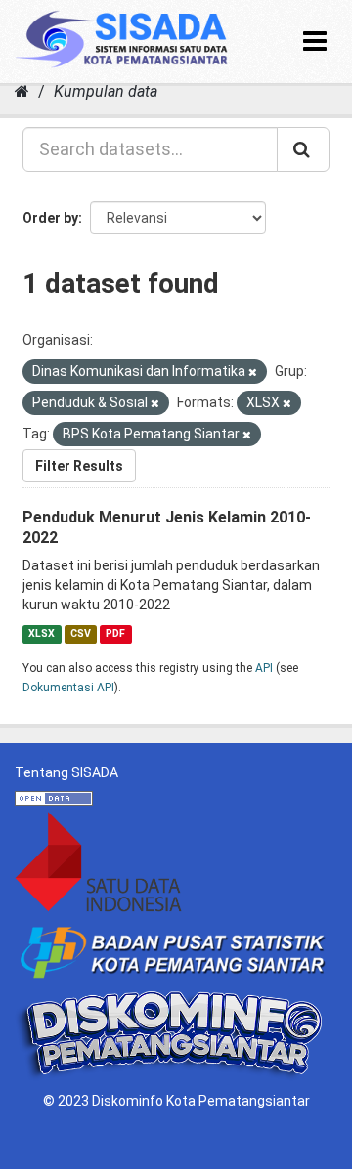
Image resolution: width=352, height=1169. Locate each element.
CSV (80, 633)
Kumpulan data (105, 91)
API (264, 668)
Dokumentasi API (68, 687)
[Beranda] (22, 91)
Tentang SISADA (66, 772)
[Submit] (303, 149)
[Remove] (252, 372)
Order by (50, 218)
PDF (115, 633)
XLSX (41, 633)
